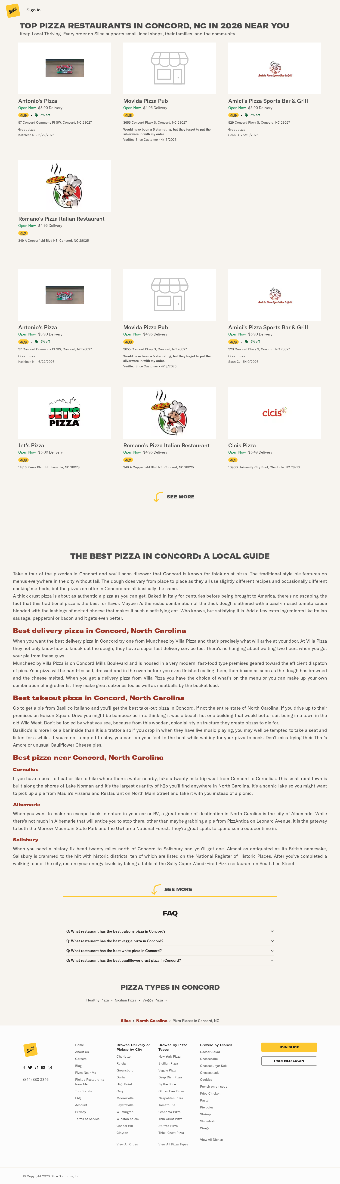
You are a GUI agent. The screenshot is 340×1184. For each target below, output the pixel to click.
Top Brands (83, 1091)
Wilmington (125, 1112)
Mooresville (125, 1098)
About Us (82, 1052)
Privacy (80, 1112)
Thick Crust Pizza (171, 1133)
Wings (204, 1128)
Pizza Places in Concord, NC (196, 1020)
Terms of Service (87, 1119)
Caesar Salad (210, 1052)
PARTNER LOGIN (289, 1061)
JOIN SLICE (289, 1047)
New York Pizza (169, 1056)
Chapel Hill (125, 1126)
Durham (122, 1077)
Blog (78, 1066)
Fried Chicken (210, 1093)
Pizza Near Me (85, 1073)
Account (81, 1105)
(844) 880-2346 (36, 1079)
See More (181, 497)
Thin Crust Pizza (170, 1119)
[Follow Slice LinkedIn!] (43, 1068)
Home (79, 1045)
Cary (120, 1091)
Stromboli (207, 1121)
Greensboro (125, 1070)
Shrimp (205, 1114)
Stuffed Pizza (168, 1126)
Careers (81, 1059)
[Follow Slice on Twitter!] (30, 1068)
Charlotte (123, 1056)
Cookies (206, 1079)
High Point (124, 1084)
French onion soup (213, 1086)
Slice (126, 1020)
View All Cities (127, 1144)
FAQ (78, 1098)
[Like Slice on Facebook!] (24, 1068)
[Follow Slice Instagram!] (50, 1068)
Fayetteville (125, 1105)
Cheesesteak (209, 1073)
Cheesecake (209, 1059)
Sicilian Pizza (168, 1063)
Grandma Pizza (169, 1112)
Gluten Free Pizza (171, 1091)
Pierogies (206, 1107)
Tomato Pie (166, 1105)
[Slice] (12, 10)
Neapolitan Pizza (170, 1098)
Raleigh (122, 1063)
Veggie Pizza (167, 1070)
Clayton (122, 1133)
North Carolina (151, 1020)
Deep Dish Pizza (170, 1077)
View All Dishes (211, 1140)
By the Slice (167, 1084)
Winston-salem (128, 1119)
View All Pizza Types (173, 1144)
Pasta (204, 1100)
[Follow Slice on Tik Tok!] (36, 1068)
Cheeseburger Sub (213, 1066)
